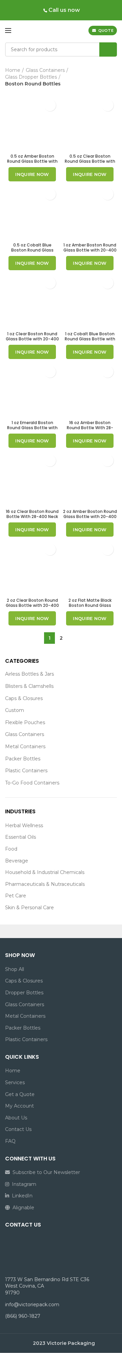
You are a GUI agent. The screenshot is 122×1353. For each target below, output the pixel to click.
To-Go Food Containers (32, 783)
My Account (19, 1106)
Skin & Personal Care (29, 907)
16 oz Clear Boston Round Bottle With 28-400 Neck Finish (32, 516)
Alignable (22, 1208)
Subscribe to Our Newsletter (45, 1172)
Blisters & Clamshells (29, 686)
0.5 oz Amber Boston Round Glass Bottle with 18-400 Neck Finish (32, 161)
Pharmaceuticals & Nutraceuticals (45, 884)
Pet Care (15, 896)
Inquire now (32, 174)
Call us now (63, 10)
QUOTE (106, 30)
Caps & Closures (24, 698)
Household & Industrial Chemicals (44, 872)
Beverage (16, 861)
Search (108, 49)
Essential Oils (20, 837)
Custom (14, 710)
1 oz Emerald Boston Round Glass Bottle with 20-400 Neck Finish (32, 427)
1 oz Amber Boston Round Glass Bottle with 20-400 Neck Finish (90, 250)
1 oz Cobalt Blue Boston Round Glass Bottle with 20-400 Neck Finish (90, 338)
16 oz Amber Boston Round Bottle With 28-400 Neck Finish (90, 427)
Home (12, 70)
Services (15, 1082)
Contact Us (18, 1129)
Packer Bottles (22, 759)
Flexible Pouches (25, 722)
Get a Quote (20, 1094)
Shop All (14, 969)
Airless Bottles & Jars (29, 674)
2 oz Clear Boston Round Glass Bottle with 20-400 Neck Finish (32, 605)
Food (11, 849)
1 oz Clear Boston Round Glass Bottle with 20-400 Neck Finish (32, 338)
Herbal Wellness (24, 825)
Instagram (22, 1184)
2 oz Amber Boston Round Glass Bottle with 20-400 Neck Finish (90, 516)
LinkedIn (21, 1196)
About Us (16, 1118)
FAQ (10, 1141)
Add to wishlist (50, 105)
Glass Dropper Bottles (31, 77)
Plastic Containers (26, 771)
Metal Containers (25, 746)
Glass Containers (24, 734)
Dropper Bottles (24, 993)
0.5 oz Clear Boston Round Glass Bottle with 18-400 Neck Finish (90, 161)
